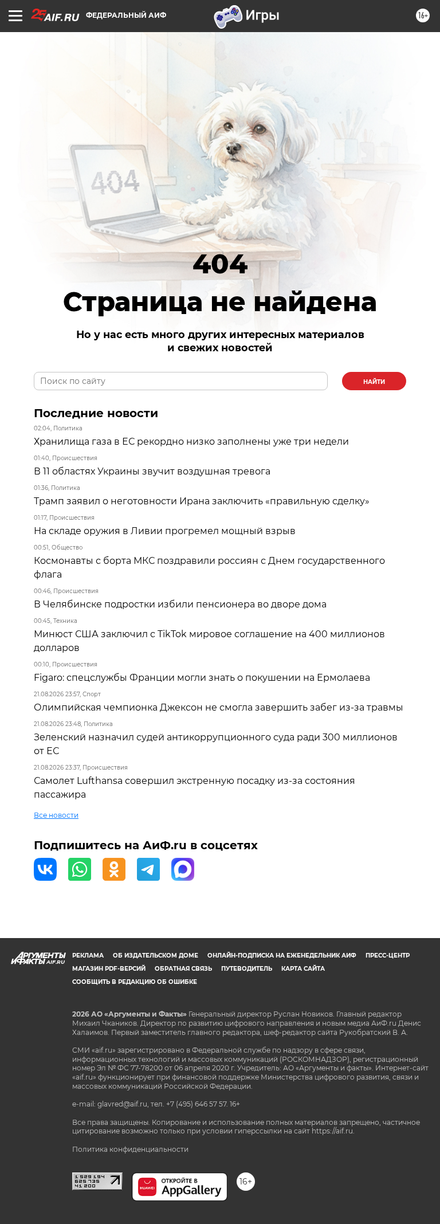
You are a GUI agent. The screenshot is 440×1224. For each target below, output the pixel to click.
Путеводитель (246, 968)
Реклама (88, 955)
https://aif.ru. (333, 1131)
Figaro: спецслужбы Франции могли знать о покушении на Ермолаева (202, 677)
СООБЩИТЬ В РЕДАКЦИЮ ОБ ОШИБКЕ (134, 982)
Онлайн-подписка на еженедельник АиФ (281, 955)
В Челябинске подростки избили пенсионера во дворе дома (180, 604)
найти (374, 382)
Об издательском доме (155, 955)
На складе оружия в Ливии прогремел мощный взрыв (165, 530)
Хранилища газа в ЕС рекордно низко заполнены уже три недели (191, 441)
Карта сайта (303, 968)
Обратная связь (183, 968)
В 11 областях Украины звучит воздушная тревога (152, 471)
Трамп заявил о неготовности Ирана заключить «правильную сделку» (202, 501)
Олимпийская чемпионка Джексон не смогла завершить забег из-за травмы (218, 707)
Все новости (56, 815)
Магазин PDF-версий (109, 968)
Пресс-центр (388, 955)
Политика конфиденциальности (130, 1149)
